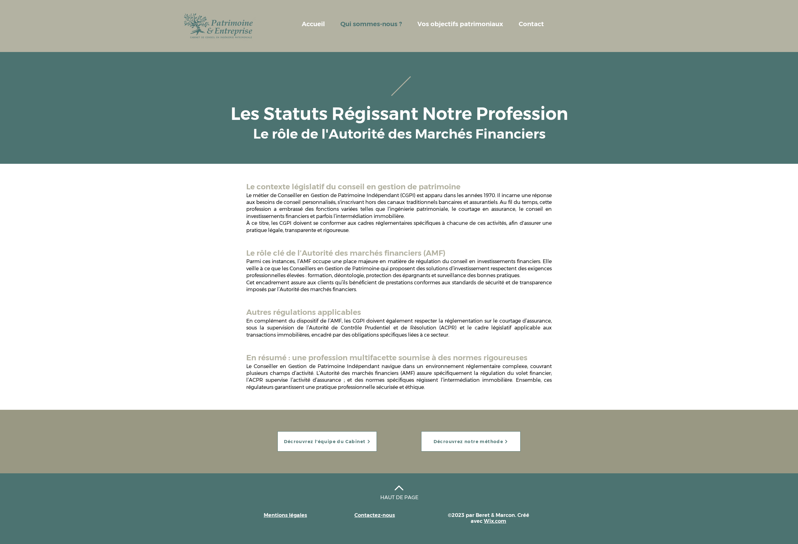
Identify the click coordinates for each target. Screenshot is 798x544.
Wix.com (495, 521)
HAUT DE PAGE (399, 497)
